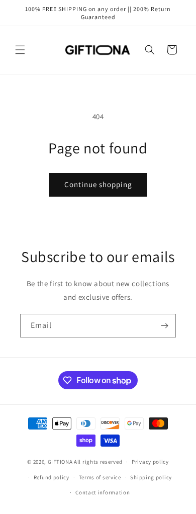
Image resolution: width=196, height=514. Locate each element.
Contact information (102, 492)
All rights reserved (98, 461)
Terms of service (100, 477)
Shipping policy (151, 477)
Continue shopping (98, 184)
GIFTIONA (60, 461)
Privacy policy (150, 461)
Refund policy (51, 477)
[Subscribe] (164, 325)
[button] (20, 50)
